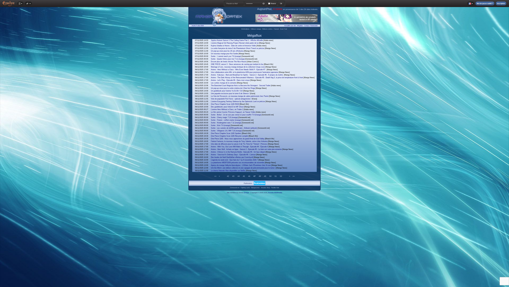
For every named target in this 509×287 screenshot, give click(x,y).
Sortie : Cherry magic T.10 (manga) (224, 117)
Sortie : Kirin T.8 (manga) (220, 125)
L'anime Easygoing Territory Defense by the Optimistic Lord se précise (238, 101)
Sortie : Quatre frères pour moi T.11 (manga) (228, 59)
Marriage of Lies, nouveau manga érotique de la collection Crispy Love (238, 67)
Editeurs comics (267, 29)
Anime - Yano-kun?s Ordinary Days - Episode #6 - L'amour (233, 155)
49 (265, 176)
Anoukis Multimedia (275, 193)
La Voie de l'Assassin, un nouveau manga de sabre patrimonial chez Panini (240, 96)
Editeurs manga (256, 29)
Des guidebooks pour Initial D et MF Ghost (227, 107)
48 (260, 176)
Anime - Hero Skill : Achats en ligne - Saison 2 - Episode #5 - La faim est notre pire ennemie (246, 149)
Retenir (273, 4)
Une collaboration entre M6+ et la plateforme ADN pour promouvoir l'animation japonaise (244, 72)
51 (276, 176)
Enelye (246, 193)
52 (281, 176)
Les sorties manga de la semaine (223, 83)
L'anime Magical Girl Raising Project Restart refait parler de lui (234, 43)
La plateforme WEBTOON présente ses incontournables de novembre (237, 163)
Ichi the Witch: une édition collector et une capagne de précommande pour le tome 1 (243, 168)
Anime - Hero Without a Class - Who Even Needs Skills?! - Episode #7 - (238, 70)
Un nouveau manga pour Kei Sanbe (224, 54)
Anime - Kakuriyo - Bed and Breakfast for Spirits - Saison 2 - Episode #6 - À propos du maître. (247, 75)
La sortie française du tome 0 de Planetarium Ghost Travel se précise (237, 48)
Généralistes (245, 29)
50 (270, 176)
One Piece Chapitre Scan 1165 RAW (225, 104)
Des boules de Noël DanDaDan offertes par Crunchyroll (232, 157)
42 (228, 176)
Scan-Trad (283, 29)
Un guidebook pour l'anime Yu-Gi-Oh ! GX (227, 91)
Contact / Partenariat (310, 25)
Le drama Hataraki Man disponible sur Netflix (228, 171)
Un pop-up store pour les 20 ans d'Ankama (227, 51)
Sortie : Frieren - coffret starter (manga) (226, 120)
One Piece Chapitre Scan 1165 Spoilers (226, 133)
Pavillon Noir (275, 187)
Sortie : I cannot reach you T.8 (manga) (226, 56)
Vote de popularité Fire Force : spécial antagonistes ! (231, 99)
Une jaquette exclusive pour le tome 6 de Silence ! (230, 93)
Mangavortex (255, 187)
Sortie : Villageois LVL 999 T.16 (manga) (226, 131)
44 (239, 176)
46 (249, 176)
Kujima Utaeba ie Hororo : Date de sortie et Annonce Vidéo (233, 46)
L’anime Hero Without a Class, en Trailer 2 (227, 109)
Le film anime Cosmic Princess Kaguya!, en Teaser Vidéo (233, 112)
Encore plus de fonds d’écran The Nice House (228, 62)
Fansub (276, 29)
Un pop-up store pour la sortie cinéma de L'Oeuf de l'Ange (233, 88)
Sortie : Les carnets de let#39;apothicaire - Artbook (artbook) (234, 128)
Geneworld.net (234, 187)
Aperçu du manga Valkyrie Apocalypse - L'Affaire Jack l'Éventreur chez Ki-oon (241, 165)
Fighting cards (245, 187)
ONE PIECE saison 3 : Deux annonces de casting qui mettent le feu (237, 64)
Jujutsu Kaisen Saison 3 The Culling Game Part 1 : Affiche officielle (237, 40)
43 (233, 176)
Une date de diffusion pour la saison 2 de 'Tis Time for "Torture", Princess (239, 144)
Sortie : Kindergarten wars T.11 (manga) (226, 123)
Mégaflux (300, 25)
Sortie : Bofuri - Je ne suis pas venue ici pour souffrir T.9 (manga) (236, 115)
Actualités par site (290, 25)
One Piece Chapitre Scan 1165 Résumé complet (229, 136)
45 (244, 176)
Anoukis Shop (265, 187)
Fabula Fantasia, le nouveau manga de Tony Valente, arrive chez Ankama (239, 141)
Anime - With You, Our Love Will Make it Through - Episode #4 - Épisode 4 (239, 147)
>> (294, 176)
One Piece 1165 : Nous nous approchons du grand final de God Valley (237, 139)
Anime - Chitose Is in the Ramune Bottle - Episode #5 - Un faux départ (238, 152)
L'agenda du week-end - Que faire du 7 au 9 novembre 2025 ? (234, 160)
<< (215, 176)
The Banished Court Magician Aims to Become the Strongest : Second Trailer (240, 85)
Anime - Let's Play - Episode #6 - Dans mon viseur (230, 80)
